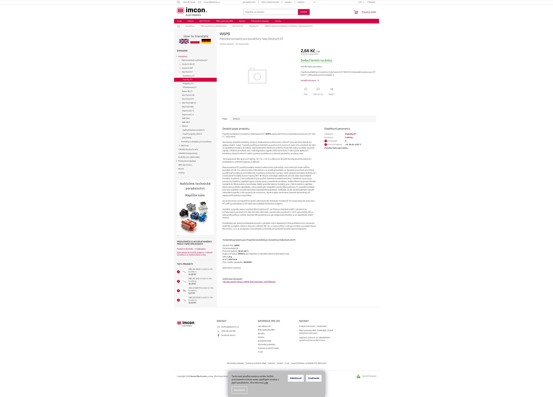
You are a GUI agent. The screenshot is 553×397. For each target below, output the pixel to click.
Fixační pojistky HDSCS (192, 134)
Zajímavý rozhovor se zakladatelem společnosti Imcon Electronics (314, 339)
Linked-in (271, 363)
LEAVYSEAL (186, 137)
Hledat (303, 12)
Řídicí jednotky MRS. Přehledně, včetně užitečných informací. (316, 332)
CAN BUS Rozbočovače (188, 149)
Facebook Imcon (228, 335)
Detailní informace (308, 80)
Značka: (234, 44)
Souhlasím (313, 378)
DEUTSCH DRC (188, 106)
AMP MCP (186, 122)
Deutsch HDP (187, 68)
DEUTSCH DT (187, 72)
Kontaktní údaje (264, 340)
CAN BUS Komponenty (187, 153)
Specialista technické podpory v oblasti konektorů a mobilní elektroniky (194, 253)
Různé (181, 168)
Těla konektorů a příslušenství (194, 60)
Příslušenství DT (190, 87)
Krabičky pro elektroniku (189, 157)
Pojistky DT (188, 79)
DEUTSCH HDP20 (189, 102)
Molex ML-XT (187, 91)
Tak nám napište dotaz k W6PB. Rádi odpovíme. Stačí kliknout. (249, 281)
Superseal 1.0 (188, 110)
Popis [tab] (225, 118)
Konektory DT (189, 75)
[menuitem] (179, 21)
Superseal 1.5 (188, 114)
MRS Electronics (185, 165)
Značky (181, 172)
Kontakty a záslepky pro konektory (196, 141)
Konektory (183, 56)
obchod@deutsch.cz (230, 326)
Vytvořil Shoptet (369, 376)
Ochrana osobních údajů (268, 348)
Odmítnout (296, 378)
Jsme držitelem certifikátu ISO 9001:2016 (308, 363)
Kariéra (301, 2)
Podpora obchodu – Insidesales (191, 249)
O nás (260, 351)
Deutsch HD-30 (188, 64)
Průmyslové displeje (187, 161)
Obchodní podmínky (266, 344)
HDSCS (185, 126)
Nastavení (239, 390)
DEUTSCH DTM (188, 95)
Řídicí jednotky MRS (270, 2)
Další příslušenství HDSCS (194, 130)
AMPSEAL (186, 118)
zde (266, 382)
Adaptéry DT (188, 83)
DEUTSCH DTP (188, 99)
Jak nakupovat (249, 2)
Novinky (288, 2)
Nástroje (185, 145)
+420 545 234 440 (228, 331)
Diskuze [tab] (236, 118)
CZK (360, 2)
